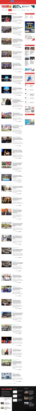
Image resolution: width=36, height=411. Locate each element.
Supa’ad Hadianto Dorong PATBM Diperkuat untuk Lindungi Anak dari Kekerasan (18, 263)
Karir (19, 2)
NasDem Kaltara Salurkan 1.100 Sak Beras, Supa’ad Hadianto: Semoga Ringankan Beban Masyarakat (27, 53)
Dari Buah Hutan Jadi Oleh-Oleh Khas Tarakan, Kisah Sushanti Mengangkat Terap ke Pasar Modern (18, 224)
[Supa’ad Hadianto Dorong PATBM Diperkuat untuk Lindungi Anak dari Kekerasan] (6, 264)
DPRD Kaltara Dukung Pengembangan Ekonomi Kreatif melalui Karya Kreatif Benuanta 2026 (18, 114)
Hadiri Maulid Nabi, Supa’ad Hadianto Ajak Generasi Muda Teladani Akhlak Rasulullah (17, 327)
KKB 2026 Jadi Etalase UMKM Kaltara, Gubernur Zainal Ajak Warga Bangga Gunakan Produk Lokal (18, 151)
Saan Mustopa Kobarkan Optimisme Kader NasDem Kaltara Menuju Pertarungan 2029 (17, 65)
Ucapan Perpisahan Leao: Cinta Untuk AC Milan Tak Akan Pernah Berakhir (32, 62)
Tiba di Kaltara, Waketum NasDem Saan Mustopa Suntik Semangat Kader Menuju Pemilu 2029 (18, 139)
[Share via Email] (20, 34)
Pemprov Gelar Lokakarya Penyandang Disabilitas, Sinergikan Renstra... (8, 408)
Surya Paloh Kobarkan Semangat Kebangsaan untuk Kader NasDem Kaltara (18, 28)
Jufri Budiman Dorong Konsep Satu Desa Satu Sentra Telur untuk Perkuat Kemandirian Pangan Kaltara (17, 211)
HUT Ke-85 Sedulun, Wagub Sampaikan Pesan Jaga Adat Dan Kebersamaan (18, 176)
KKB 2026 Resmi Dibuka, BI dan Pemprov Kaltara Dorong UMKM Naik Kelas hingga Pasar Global (18, 77)
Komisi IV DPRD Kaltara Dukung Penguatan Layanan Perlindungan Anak (18, 127)
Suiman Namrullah (15, 30)
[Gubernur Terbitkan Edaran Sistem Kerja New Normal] (2, 399)
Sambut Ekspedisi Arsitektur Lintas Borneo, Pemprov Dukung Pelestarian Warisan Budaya (18, 339)
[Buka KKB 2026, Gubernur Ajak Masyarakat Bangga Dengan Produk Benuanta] (6, 200)
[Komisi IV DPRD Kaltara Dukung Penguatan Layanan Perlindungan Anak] (6, 128)
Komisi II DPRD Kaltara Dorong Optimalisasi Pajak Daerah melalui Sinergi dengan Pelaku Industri (17, 237)
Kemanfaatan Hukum (31, 85)
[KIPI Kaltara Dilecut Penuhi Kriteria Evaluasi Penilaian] (27, 95)
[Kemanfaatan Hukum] (27, 86)
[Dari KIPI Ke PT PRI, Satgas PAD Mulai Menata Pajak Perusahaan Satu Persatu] (6, 188)
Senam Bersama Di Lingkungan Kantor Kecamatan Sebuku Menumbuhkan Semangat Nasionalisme (17, 164)
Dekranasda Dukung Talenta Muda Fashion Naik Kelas (17, 350)
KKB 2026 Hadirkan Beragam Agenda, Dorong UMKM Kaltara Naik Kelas (17, 89)
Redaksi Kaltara (14, 18)
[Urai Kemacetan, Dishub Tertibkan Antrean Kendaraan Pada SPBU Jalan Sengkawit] (6, 277)
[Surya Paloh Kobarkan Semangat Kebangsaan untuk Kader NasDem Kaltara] (6, 29)
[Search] (34, 10)
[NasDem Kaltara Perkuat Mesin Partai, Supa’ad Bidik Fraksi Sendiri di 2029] (6, 54)
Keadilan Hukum (32, 102)
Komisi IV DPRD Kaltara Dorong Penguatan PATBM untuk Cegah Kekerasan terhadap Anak (17, 250)
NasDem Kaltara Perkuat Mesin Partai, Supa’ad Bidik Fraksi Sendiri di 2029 (18, 52)
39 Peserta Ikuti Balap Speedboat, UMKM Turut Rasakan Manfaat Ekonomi (17, 375)
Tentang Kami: (13, 2)
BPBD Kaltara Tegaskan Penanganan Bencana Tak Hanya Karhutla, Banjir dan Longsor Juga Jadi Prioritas (27, 63)
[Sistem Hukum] (27, 90)
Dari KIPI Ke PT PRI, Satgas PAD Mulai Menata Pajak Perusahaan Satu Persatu (18, 187)
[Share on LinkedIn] (17, 34)
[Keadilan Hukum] (27, 103)
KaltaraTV (25, 2)
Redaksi (10, 2)
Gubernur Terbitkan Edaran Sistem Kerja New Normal (8, 399)
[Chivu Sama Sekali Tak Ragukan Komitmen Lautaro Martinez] (6, 18)
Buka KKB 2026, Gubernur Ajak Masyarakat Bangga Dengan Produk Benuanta (17, 199)
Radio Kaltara (22, 2)
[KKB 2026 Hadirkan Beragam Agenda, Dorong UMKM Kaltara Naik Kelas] (6, 90)
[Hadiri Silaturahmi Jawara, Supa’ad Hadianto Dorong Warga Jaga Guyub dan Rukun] (6, 289)
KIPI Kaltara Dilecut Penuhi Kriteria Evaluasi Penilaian (32, 95)
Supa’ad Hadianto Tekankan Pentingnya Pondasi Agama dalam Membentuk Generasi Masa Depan (17, 362)
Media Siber (17, 2)
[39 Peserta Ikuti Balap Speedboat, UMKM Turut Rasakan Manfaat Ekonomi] (6, 376)
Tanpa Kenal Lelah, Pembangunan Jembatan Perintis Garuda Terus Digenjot (32, 52)
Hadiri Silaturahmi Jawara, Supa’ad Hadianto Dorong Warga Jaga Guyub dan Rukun (18, 288)
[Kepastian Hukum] (27, 99)
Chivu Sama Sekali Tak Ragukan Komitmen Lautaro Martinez (18, 17)
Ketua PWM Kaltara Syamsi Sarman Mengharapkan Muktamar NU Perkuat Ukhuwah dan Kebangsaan (18, 101)
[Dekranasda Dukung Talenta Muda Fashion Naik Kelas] (6, 352)
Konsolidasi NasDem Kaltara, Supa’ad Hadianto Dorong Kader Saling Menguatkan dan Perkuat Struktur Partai (18, 40)
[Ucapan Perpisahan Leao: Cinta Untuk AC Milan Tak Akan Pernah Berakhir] (32, 58)
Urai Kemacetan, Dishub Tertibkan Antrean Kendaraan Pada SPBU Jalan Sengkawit (17, 276)
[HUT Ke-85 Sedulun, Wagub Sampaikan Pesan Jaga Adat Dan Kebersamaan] (6, 177)
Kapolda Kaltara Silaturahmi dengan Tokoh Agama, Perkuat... (8, 403)
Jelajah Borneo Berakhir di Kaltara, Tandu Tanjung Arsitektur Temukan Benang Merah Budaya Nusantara (17, 301)
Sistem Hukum (31, 89)
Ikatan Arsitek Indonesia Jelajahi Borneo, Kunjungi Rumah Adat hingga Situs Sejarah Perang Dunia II (18, 314)
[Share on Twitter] (16, 34)
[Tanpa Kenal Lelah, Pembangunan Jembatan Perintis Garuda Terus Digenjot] (32, 48)
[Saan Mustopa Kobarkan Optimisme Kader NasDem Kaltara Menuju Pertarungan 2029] (6, 65)
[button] (14, 1)
